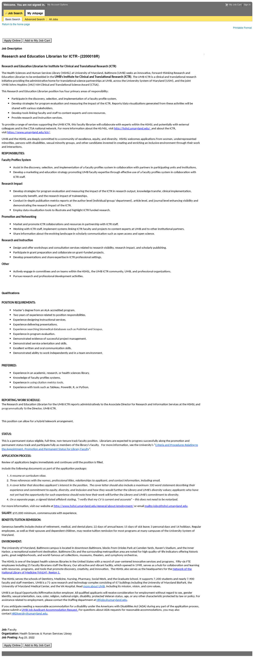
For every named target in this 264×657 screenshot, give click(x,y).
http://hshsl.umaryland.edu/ (132, 128)
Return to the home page (16, 24)
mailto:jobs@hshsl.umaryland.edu (166, 506)
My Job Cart (235, 4)
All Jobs (53, 19)
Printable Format (242, 27)
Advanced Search (35, 19)
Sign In (247, 4)
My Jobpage (35, 13)
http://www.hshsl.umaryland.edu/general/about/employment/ (93, 506)
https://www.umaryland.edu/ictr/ (28, 132)
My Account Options (57, 4)
